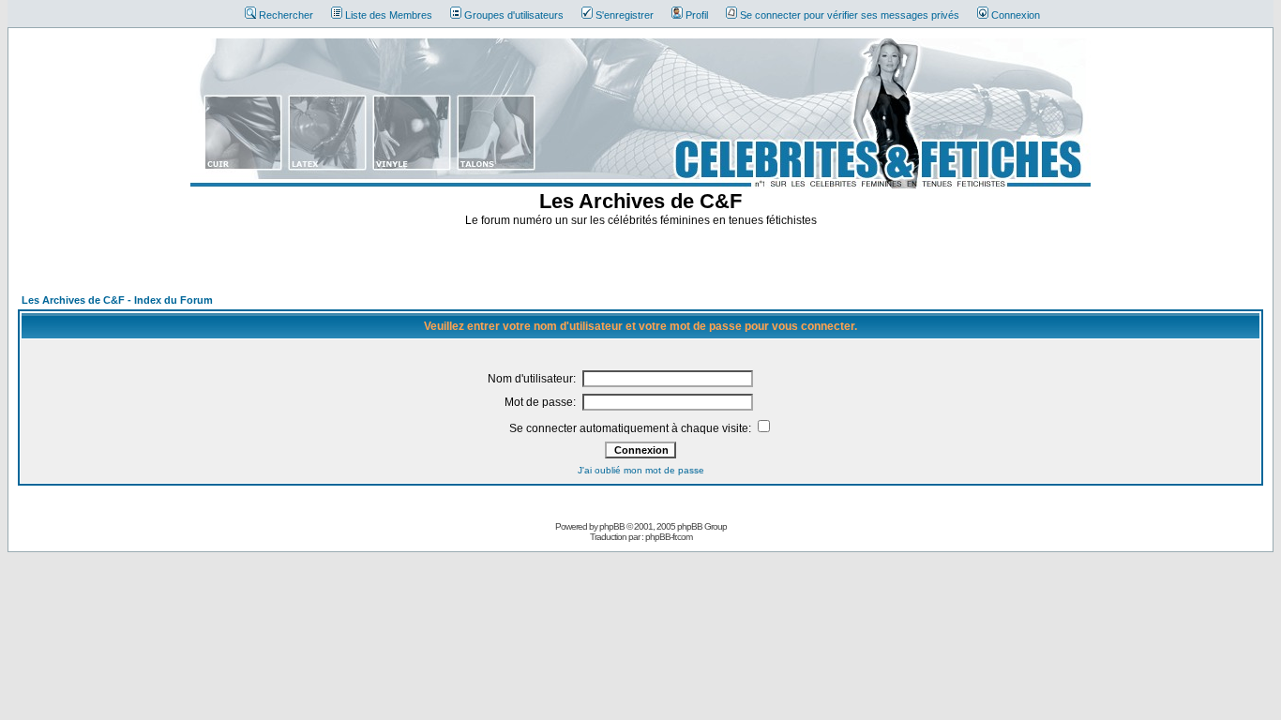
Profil (697, 15)
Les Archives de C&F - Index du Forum (117, 300)
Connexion (1015, 15)
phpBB (612, 526)
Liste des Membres (388, 15)
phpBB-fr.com (668, 537)
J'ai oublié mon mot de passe (641, 470)
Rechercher (286, 15)
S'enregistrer (624, 15)
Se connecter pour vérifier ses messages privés (849, 15)
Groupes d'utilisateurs (514, 15)
